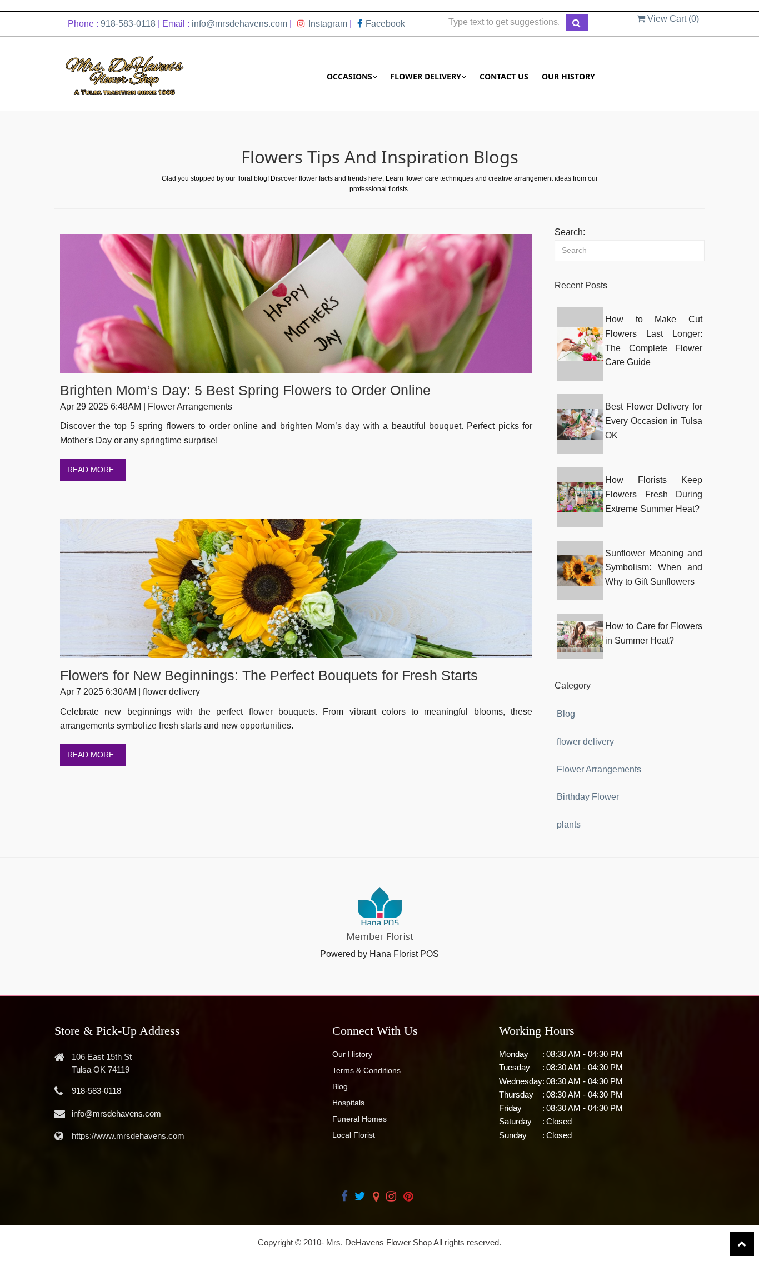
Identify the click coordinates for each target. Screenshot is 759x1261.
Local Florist (353, 1134)
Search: (570, 232)
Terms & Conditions (366, 1070)
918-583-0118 (128, 23)
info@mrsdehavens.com (239, 23)
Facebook (385, 23)
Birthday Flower (588, 796)
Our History (568, 76)
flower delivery (585, 741)
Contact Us (504, 76)
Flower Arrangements (599, 769)
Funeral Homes (359, 1118)
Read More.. (92, 469)
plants (569, 824)
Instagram (327, 23)
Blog (566, 714)
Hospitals (348, 1102)
